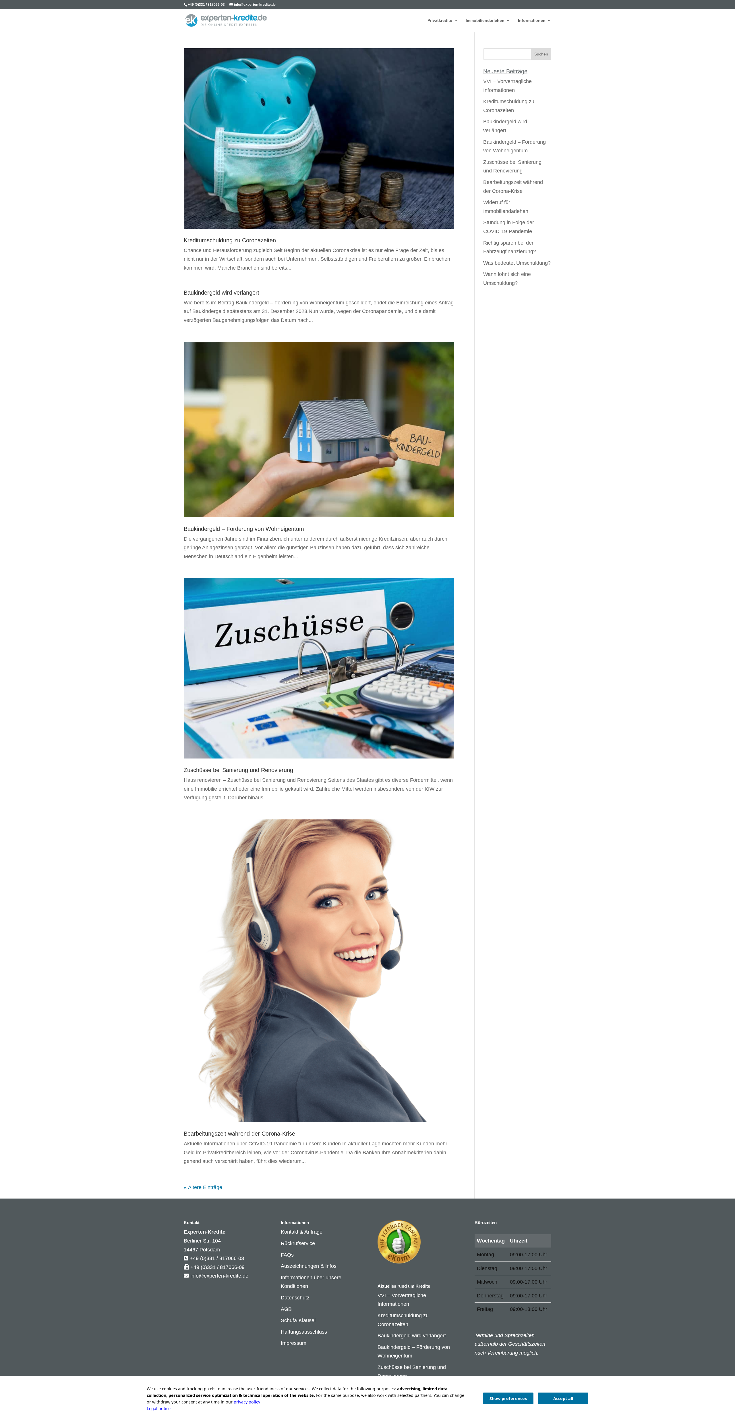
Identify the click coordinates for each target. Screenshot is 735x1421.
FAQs (287, 1255)
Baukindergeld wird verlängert (221, 292)
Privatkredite (440, 20)
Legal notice (159, 1408)
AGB (286, 1309)
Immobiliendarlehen (485, 20)
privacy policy (247, 1402)
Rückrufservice (298, 1243)
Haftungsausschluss (304, 1332)
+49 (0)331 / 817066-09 (217, 1267)
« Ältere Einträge (203, 1187)
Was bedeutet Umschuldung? (517, 263)
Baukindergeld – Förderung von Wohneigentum (244, 529)
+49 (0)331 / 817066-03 (217, 1258)
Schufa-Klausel (298, 1320)
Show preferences (508, 1398)
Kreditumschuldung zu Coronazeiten (230, 240)
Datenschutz (295, 1298)
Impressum (293, 1343)
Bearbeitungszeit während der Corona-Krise (239, 1133)
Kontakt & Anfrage (301, 1232)
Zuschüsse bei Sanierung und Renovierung (238, 770)
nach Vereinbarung (496, 1353)
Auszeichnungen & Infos (308, 1266)
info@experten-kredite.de (219, 1276)
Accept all (563, 1398)
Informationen (532, 20)
